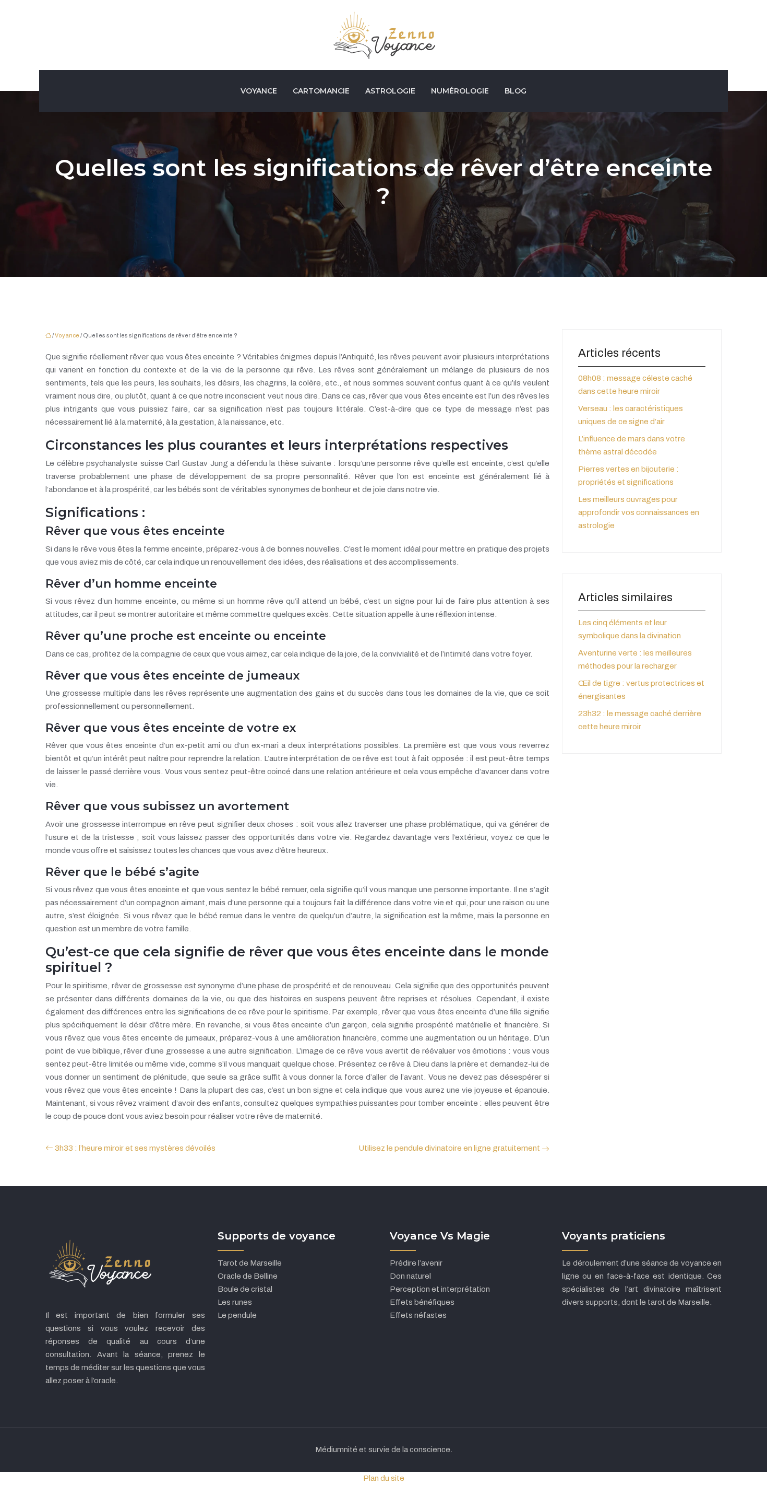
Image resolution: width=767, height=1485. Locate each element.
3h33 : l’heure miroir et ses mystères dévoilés (135, 1148)
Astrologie (390, 91)
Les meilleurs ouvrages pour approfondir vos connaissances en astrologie (638, 512)
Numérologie (460, 91)
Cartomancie (321, 91)
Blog (515, 91)
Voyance (259, 91)
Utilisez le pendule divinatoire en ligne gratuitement (449, 1148)
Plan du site (383, 1478)
